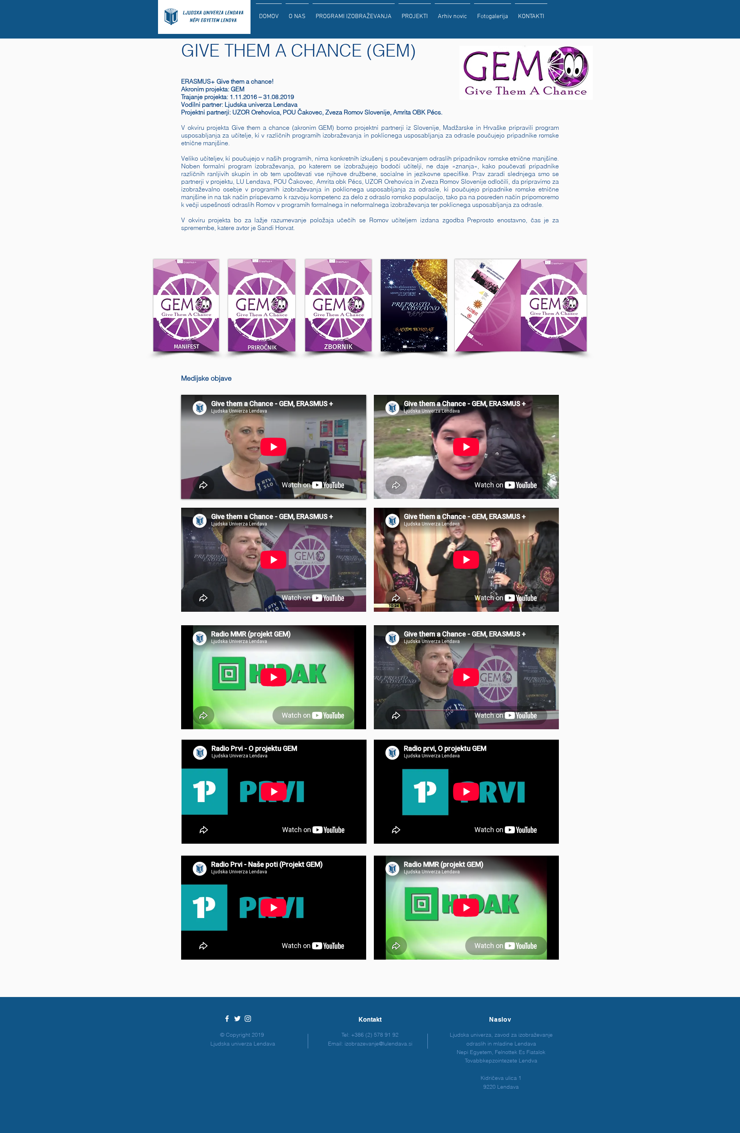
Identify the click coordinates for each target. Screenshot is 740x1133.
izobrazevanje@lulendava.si (378, 1043)
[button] (354, 13)
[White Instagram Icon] (248, 1018)
